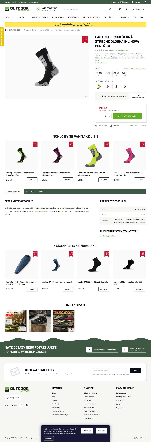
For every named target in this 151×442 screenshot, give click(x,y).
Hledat (110, 9)
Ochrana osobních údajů (60, 415)
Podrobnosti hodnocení (121, 50)
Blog (53, 397)
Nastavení (48, 438)
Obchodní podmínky (90, 393)
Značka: (133, 125)
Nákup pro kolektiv (90, 411)
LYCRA (143, 58)
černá (143, 214)
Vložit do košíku (129, 116)
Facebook (126, 2)
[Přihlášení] (126, 9)
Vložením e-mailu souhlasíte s (110, 374)
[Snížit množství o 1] (101, 116)
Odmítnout (87, 431)
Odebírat (135, 370)
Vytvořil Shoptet (141, 438)
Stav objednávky (89, 407)
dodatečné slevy (67, 24)
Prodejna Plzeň (14, 398)
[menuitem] (9, 17)
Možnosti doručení (138, 98)
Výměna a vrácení (89, 404)
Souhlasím (101, 431)
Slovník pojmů (33, 2)
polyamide (124, 58)
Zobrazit (32, 180)
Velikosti (7, 2)
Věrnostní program (58, 411)
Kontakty (14, 2)
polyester (105, 58)
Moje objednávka (89, 418)
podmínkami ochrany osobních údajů (119, 374)
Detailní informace (101, 63)
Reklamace (87, 400)
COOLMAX (98, 58)
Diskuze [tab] (42, 191)
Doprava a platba (89, 397)
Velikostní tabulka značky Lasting (135, 68)
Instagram (137, 2)
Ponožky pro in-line (109, 236)
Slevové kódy (56, 407)
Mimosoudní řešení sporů (92, 415)
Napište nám (23, 2)
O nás (54, 393)
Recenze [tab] (30, 191)
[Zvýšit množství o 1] (109, 116)
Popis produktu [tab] (14, 191)
